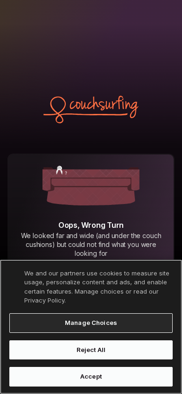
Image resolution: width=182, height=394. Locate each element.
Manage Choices (91, 322)
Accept (91, 376)
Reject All (91, 349)
